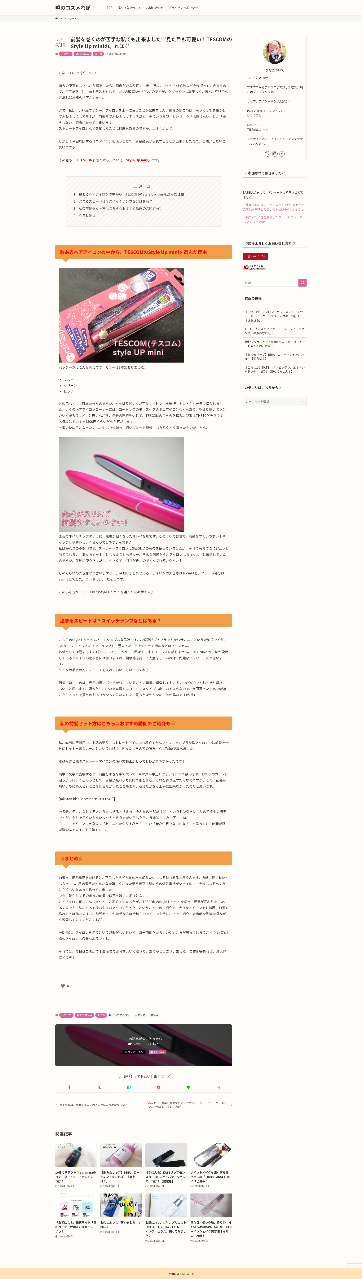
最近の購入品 (82, 54)
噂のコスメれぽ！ (75, 7)
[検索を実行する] (302, 283)
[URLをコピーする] (218, 1087)
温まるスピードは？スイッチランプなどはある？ (116, 201)
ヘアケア (65, 54)
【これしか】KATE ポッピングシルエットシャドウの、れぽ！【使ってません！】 (274, 369)
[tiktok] (282, 154)
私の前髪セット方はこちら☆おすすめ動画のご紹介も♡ (121, 208)
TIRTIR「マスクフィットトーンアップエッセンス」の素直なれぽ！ (274, 331)
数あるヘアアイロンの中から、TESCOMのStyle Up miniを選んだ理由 (131, 194)
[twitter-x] (267, 154)
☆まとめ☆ (87, 215)
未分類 (98, 54)
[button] (69, 1087)
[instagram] (275, 154)
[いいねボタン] (63, 986)
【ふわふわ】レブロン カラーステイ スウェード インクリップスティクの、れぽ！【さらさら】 (273, 316)
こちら (256, 125)
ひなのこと (254, 115)
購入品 (154, 1015)
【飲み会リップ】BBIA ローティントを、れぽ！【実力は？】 (274, 356)
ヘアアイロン (122, 1015)
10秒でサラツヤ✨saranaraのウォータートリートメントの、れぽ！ (274, 344)
